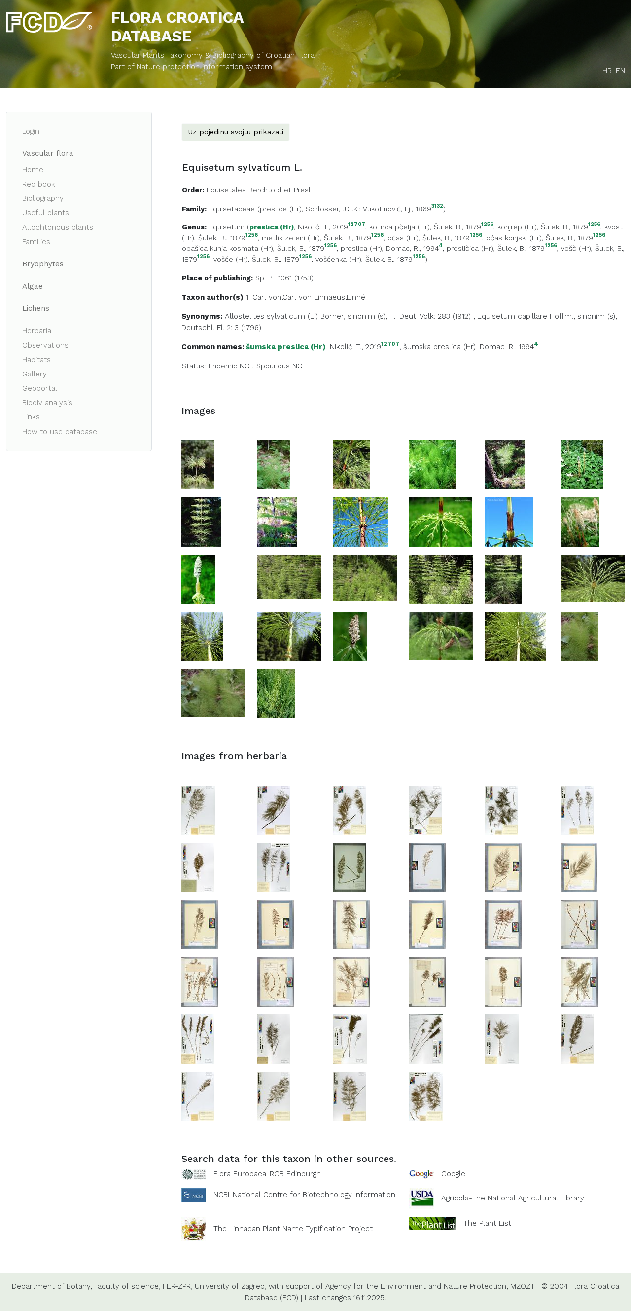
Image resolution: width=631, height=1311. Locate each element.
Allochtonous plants (57, 227)
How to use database (59, 431)
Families (36, 241)
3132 (437, 206)
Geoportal (39, 388)
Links (31, 416)
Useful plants (45, 212)
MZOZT (522, 1286)
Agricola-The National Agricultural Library (512, 1198)
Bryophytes (43, 264)
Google (453, 1173)
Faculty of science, (127, 1286)
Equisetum (227, 227)
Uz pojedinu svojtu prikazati (235, 132)
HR (607, 70)
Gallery (34, 374)
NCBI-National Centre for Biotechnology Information (304, 1194)
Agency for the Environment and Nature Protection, (416, 1286)
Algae (32, 286)
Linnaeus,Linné (339, 297)
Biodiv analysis (47, 402)
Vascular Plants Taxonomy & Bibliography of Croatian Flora (213, 55)
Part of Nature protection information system (191, 66)
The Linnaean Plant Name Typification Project (293, 1228)
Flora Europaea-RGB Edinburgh (267, 1173)
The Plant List (487, 1223)
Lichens (35, 308)
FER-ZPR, (177, 1286)
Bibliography (43, 198)
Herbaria (36, 330)
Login (30, 131)
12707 (356, 224)
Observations (45, 345)
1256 (487, 224)
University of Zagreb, (230, 1286)
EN (620, 70)
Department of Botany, (52, 1286)
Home (32, 169)
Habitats (36, 359)
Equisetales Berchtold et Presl (259, 190)
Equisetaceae (232, 209)
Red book (38, 184)
